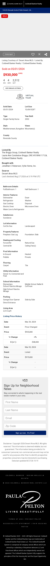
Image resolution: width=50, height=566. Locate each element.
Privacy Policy (33, 519)
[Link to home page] (14, 4)
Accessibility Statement (16, 523)
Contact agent (9, 54)
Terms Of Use (16, 519)
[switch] (33, 54)
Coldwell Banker (15, 475)
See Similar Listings (13, 88)
